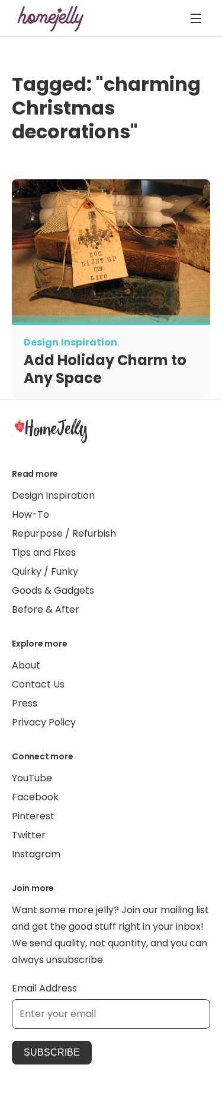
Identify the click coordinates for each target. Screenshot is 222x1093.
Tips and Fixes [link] (44, 552)
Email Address (44, 988)
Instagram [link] (36, 854)
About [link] (26, 665)
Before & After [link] (45, 609)
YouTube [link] (32, 778)
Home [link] (51, 429)
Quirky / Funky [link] (45, 571)
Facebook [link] (35, 797)
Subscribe (52, 1052)
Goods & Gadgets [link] (53, 590)
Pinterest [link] (33, 816)
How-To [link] (30, 514)
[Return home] (51, 18)
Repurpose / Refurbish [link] (64, 533)
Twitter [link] (29, 835)
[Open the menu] (196, 18)
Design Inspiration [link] (53, 495)
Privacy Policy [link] (44, 722)
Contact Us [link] (38, 684)
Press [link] (24, 703)
